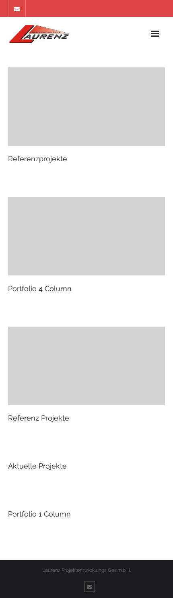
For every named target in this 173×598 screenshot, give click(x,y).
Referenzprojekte (37, 158)
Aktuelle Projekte (37, 466)
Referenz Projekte (38, 418)
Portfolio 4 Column (40, 288)
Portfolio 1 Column (39, 514)
